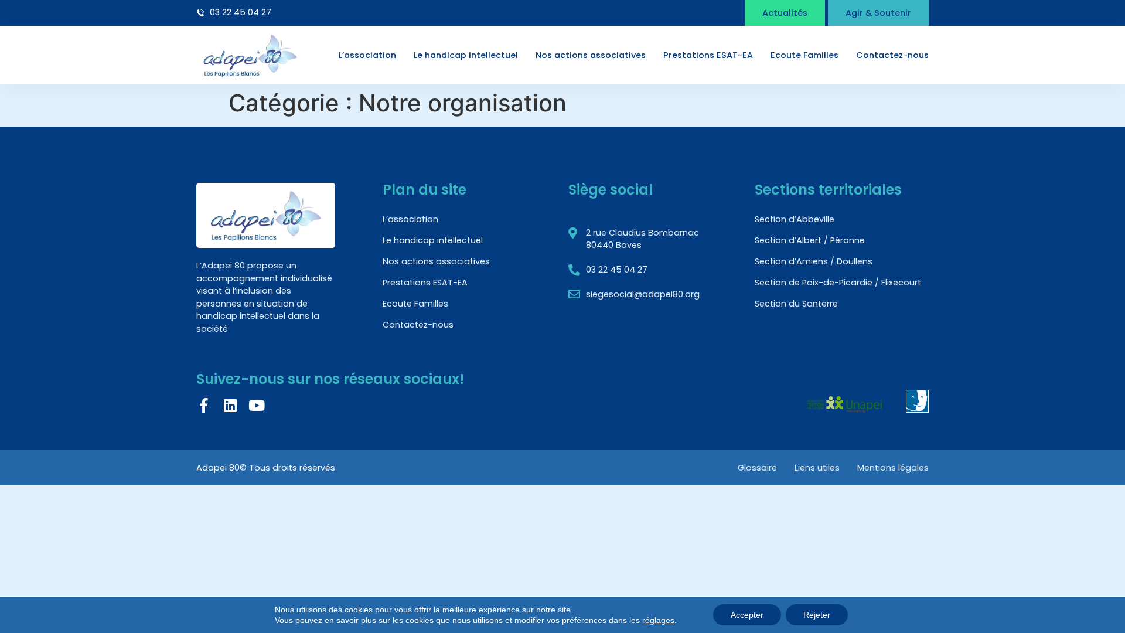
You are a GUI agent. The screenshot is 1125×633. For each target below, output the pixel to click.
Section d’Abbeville (794, 219)
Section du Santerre (796, 303)
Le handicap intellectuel (466, 55)
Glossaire (757, 468)
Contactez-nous (892, 55)
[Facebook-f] (203, 405)
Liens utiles (817, 468)
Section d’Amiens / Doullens (813, 261)
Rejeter (816, 615)
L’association (367, 55)
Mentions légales (893, 468)
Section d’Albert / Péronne (810, 240)
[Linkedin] (230, 405)
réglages (658, 620)
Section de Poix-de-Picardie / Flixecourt (838, 282)
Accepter (747, 615)
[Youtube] (256, 405)
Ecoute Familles (804, 55)
